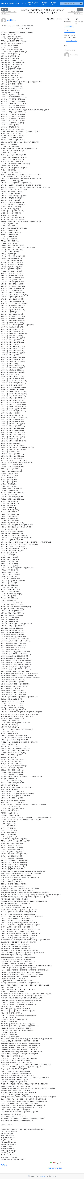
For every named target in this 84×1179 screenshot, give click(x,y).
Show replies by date (55, 1168)
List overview (68, 26)
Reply (5, 1165)
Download (70, 31)
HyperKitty (42, 1176)
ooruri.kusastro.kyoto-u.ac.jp (13, 3)
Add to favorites (71, 41)
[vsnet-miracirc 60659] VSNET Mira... (8, 13)
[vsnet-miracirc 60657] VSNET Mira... (75, 13)
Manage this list (33, 4)
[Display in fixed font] (57, 1163)
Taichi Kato (11, 20)
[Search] (81, 3)
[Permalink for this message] (61, 1163)
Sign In (44, 4)
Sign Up (53, 4)
